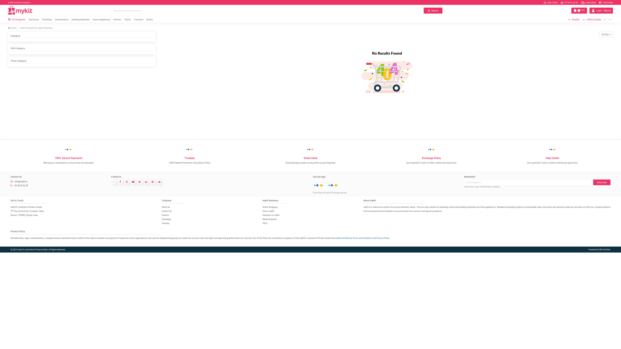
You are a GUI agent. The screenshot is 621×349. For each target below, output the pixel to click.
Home (13, 27)
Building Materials (81, 19)
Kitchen (117, 19)
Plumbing (47, 19)
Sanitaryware (61, 19)
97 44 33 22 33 (571, 2)
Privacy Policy (383, 238)
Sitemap (165, 223)
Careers (165, 215)
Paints (127, 19)
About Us (166, 207)
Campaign (166, 219)
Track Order (607, 2)
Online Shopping (269, 207)
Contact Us (167, 211)
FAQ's (264, 223)
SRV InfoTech (604, 249)
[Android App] (605, 19)
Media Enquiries (269, 219)
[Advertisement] (82, 91)
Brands (575, 19)
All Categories (19, 19)
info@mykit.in (21, 181)
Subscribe (602, 182)
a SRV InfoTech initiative (19, 2)
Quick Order (590, 2)
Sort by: (605, 34)
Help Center (552, 2)
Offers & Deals (594, 19)
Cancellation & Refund (341, 238)
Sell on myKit (268, 211)
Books (150, 19)
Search (434, 10)
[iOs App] (610, 19)
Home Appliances (101, 19)
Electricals (34, 19)
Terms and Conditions (362, 238)
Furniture (138, 19)
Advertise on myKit (270, 215)
